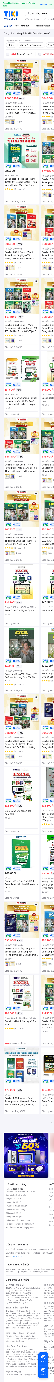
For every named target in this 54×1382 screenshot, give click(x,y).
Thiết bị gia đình (29, 1375)
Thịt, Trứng (19, 1311)
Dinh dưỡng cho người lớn (22, 1298)
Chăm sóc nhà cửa (22, 1328)
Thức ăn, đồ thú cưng (20, 1325)
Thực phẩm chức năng (20, 1352)
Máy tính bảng (18, 1341)
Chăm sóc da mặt (13, 1349)
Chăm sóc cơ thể (19, 1354)
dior (16, 1269)
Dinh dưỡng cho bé (19, 1295)
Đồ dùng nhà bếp (13, 1375)
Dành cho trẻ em (19, 1323)
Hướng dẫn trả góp (14, 1217)
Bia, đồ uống (15, 1320)
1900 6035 (17, 1256)
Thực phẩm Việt (28, 1313)
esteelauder (24, 1269)
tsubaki (44, 1272)
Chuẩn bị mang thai (19, 1302)
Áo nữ (46, 1288)
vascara (9, 1269)
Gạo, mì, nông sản (20, 1318)
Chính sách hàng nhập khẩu (18, 1220)
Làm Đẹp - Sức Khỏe (16, 1346)
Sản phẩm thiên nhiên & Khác (21, 1358)
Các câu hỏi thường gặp (16, 1195)
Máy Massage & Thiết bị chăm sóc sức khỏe (23, 1355)
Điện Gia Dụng (13, 1371)
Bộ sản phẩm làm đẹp (22, 1365)
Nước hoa (16, 1364)
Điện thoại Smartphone (16, 1336)
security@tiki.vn (27, 1227)
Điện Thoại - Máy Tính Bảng (20, 1333)
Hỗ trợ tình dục (27, 1364)
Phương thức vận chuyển (16, 1206)
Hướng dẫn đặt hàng (14, 1202)
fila (38, 1272)
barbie (45, 1269)
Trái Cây (9, 1311)
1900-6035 (18, 1189)
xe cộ (43, 19)
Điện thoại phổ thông (20, 1338)
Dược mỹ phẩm (29, 1366)
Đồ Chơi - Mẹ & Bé (15, 1284)
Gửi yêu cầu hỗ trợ (13, 1198)
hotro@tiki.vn (28, 1224)
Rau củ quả (15, 1313)
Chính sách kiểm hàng (15, 1209)
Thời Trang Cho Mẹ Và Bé (17, 1288)
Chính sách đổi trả (13, 1213)
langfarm (19, 1272)
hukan (27, 1272)
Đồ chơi (32, 1288)
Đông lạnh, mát (24, 1316)
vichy (33, 1272)
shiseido (10, 1272)
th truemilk (36, 1269)
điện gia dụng (32, 19)
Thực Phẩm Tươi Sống (17, 1307)
